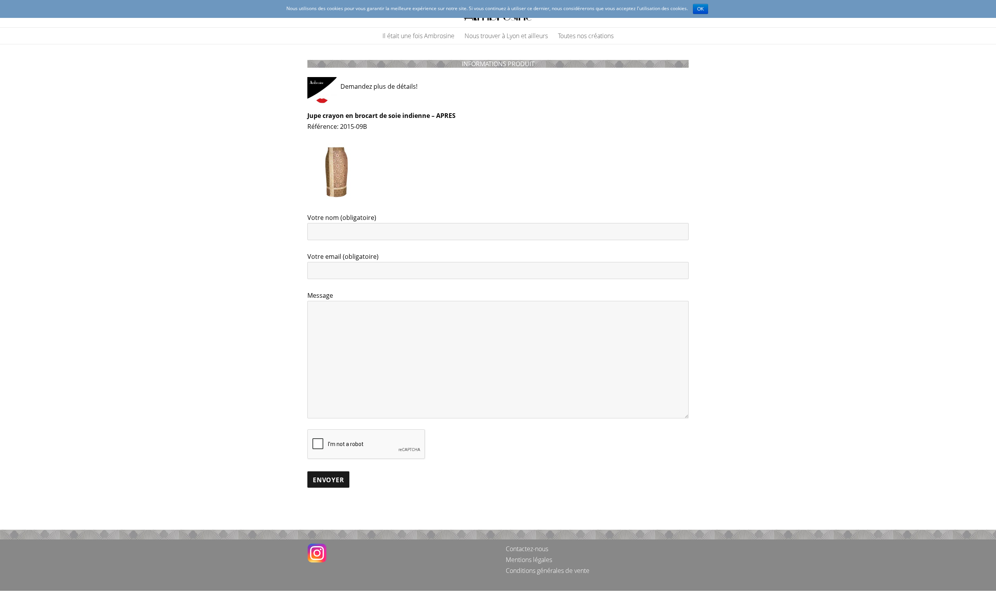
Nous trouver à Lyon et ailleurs (506, 36)
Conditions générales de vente (547, 570)
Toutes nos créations (586, 36)
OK (700, 9)
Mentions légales (529, 559)
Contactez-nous (527, 549)
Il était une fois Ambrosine (418, 36)
